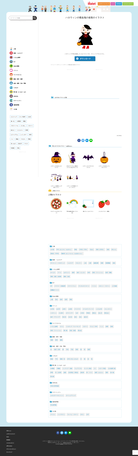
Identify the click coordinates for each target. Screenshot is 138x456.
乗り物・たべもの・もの (59, 365)
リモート (30, 125)
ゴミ (95, 368)
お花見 (70, 309)
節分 (75, 317)
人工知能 (114, 286)
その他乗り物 (111, 368)
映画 (112, 326)
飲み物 (52, 376)
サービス (52, 272)
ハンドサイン (61, 414)
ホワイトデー (69, 313)
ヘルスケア (70, 263)
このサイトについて (104, 3)
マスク (26, 143)
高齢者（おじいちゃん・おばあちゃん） (72, 253)
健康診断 (96, 263)
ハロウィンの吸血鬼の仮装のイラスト (84, 17)
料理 (27, 130)
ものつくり (67, 272)
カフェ (62, 326)
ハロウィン (58, 64)
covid (29, 116)
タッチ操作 (22, 116)
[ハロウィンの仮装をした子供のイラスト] (56, 177)
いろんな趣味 (54, 326)
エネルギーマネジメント (57, 395)
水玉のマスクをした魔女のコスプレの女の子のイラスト (72, 167)
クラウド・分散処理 (60, 286)
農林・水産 (67, 276)
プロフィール (14, 125)
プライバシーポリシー (11, 448)
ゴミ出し (23, 125)
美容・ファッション (97, 272)
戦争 (61, 299)
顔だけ (12, 130)
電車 (107, 372)
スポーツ (85, 326)
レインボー (24, 134)
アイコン (52, 414)
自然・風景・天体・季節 (59, 346)
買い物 (65, 330)
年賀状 (12, 148)
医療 (102, 263)
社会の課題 (55, 296)
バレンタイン (108, 309)
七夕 (77, 313)
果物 (17, 139)
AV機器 (52, 368)
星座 (77, 349)
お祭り (64, 309)
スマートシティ (56, 392)
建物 (61, 340)
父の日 (70, 317)
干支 (56, 359)
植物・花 (62, 359)
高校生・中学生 (54, 253)
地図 (51, 340)
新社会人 (106, 313)
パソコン (94, 286)
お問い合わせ (9, 445)
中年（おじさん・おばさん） (64, 249)
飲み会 (80, 330)
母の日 (64, 317)
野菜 (29, 139)
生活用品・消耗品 (73, 372)
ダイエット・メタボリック (57, 263)
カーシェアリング (71, 395)
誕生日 (86, 317)
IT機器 (58, 368)
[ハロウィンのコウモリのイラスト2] (88, 158)
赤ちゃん (114, 249)
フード (59, 272)
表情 (108, 249)
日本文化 (54, 382)
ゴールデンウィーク (88, 309)
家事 (107, 326)
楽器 (65, 372)
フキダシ (23, 139)
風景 (89, 349)
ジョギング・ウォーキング (73, 326)
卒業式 (88, 313)
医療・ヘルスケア (57, 259)
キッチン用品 (87, 368)
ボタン (82, 414)
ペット (101, 326)
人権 (51, 299)
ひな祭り (61, 313)
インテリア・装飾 (67, 368)
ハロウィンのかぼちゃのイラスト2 (56, 166)
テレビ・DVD (93, 326)
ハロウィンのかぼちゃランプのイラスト (104, 166)
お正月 (58, 309)
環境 (71, 299)
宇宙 (72, 349)
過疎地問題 (55, 401)
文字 (87, 414)
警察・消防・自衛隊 (55, 276)
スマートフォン (72, 286)
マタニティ (79, 263)
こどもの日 (99, 309)
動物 (51, 359)
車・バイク (89, 372)
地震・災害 (57, 349)
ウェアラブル (78, 368)
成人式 (100, 313)
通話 (24, 121)
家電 (51, 372)
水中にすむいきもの (72, 359)
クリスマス (77, 309)
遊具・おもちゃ (99, 372)
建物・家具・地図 (57, 336)
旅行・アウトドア (55, 317)
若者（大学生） (100, 249)
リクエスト (20, 130)
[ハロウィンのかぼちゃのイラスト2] (56, 158)
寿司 (30, 134)
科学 (89, 272)
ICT (53, 282)
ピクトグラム (14, 134)
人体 (85, 263)
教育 (73, 272)
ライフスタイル (56, 323)
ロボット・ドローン (104, 286)
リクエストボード (128, 3)
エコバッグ (14, 116)
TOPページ (8, 430)
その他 (52, 249)
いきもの (54, 355)
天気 (67, 349)
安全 (56, 299)
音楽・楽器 (73, 330)
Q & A (112, 3)
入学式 (82, 313)
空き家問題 (53, 405)
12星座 (19, 121)
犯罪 (66, 299)
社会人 (92, 249)
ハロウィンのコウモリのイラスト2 (88, 166)
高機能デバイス (54, 290)
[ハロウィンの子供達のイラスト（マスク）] (72, 177)
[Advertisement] (70, 82)
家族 (75, 249)
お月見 (52, 309)
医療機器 (108, 263)
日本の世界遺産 (54, 386)
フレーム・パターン (72, 414)
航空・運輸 (109, 272)
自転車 (82, 372)
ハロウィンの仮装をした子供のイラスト (56, 186)
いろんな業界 (56, 269)
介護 (90, 263)
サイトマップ (9, 451)
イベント (53, 64)
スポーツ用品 (102, 368)
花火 (80, 317)
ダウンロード (85, 58)
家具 (56, 340)
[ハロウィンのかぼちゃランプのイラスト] (104, 158)
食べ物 (112, 372)
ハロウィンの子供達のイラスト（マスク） (72, 186)
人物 (53, 246)
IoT (51, 286)
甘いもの (13, 143)
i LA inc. (61, 444)
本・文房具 (58, 372)
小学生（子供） (83, 249)
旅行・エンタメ (81, 272)
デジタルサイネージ (84, 286)
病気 (114, 263)
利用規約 (118, 3)
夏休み (94, 313)
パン (12, 139)
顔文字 (20, 143)
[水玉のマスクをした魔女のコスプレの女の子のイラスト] (72, 158)
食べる (12, 121)
